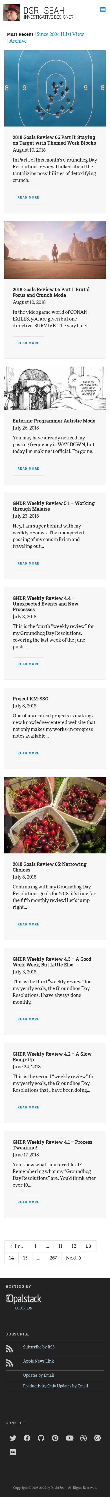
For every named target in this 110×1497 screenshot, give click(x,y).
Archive (18, 41)
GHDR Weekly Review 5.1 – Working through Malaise (54, 506)
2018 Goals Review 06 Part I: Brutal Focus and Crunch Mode (51, 292)
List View (73, 34)
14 (11, 1258)
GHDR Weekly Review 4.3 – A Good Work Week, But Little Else (52, 962)
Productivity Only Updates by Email (55, 1386)
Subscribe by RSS (39, 1347)
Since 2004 (48, 34)
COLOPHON (23, 1308)
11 (60, 1246)
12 (74, 1246)
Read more (28, 197)
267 (53, 1258)
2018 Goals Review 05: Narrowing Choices (50, 867)
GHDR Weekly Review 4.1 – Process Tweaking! (52, 1144)
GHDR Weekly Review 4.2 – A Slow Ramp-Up (52, 1056)
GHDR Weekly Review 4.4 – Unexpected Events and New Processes (45, 603)
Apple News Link (38, 1361)
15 (25, 1258)
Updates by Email (38, 1376)
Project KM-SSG (30, 698)
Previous (22, 1246)
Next (72, 1258)
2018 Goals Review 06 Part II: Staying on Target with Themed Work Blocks (54, 140)
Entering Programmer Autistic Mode (54, 421)
